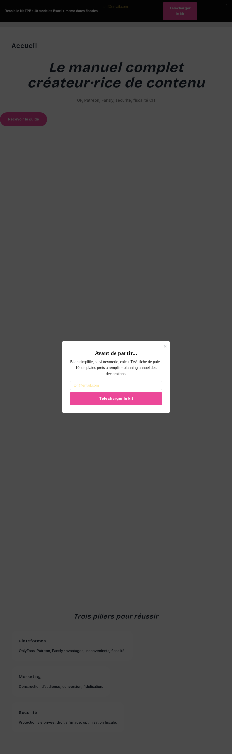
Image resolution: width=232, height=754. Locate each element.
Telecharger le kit (116, 398)
